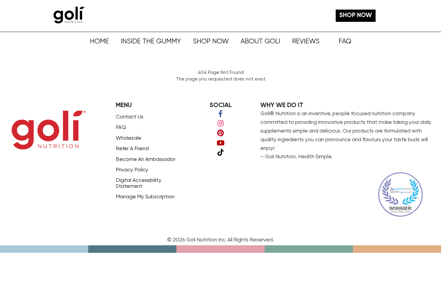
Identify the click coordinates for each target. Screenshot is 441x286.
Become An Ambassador (146, 159)
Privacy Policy (132, 170)
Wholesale (128, 138)
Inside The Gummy (151, 41)
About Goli (260, 41)
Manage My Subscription (145, 197)
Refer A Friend (132, 148)
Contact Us (129, 117)
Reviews (306, 41)
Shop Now (211, 41)
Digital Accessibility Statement (138, 183)
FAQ (345, 41)
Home (99, 41)
